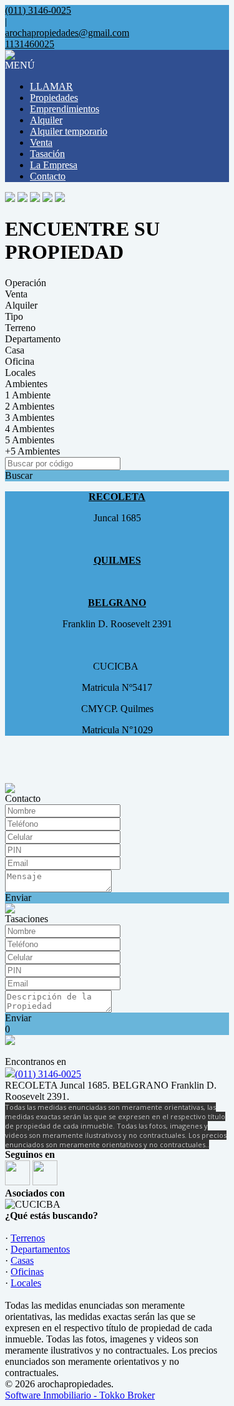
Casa (14, 350)
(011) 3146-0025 (48, 1074)
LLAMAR (51, 86)
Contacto (48, 176)
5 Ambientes (29, 440)
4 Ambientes (29, 428)
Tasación (47, 153)
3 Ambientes (29, 417)
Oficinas (27, 1271)
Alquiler (46, 120)
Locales (20, 372)
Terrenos (28, 1238)
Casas (22, 1260)
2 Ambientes (29, 406)
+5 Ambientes (32, 451)
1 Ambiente (28, 395)
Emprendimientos (64, 109)
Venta (41, 142)
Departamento (33, 339)
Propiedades (54, 97)
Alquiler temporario (68, 131)
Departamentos (40, 1249)
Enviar (18, 897)
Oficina (19, 361)
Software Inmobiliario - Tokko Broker (80, 1395)
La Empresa (53, 165)
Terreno (20, 327)
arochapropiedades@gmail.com (67, 32)
